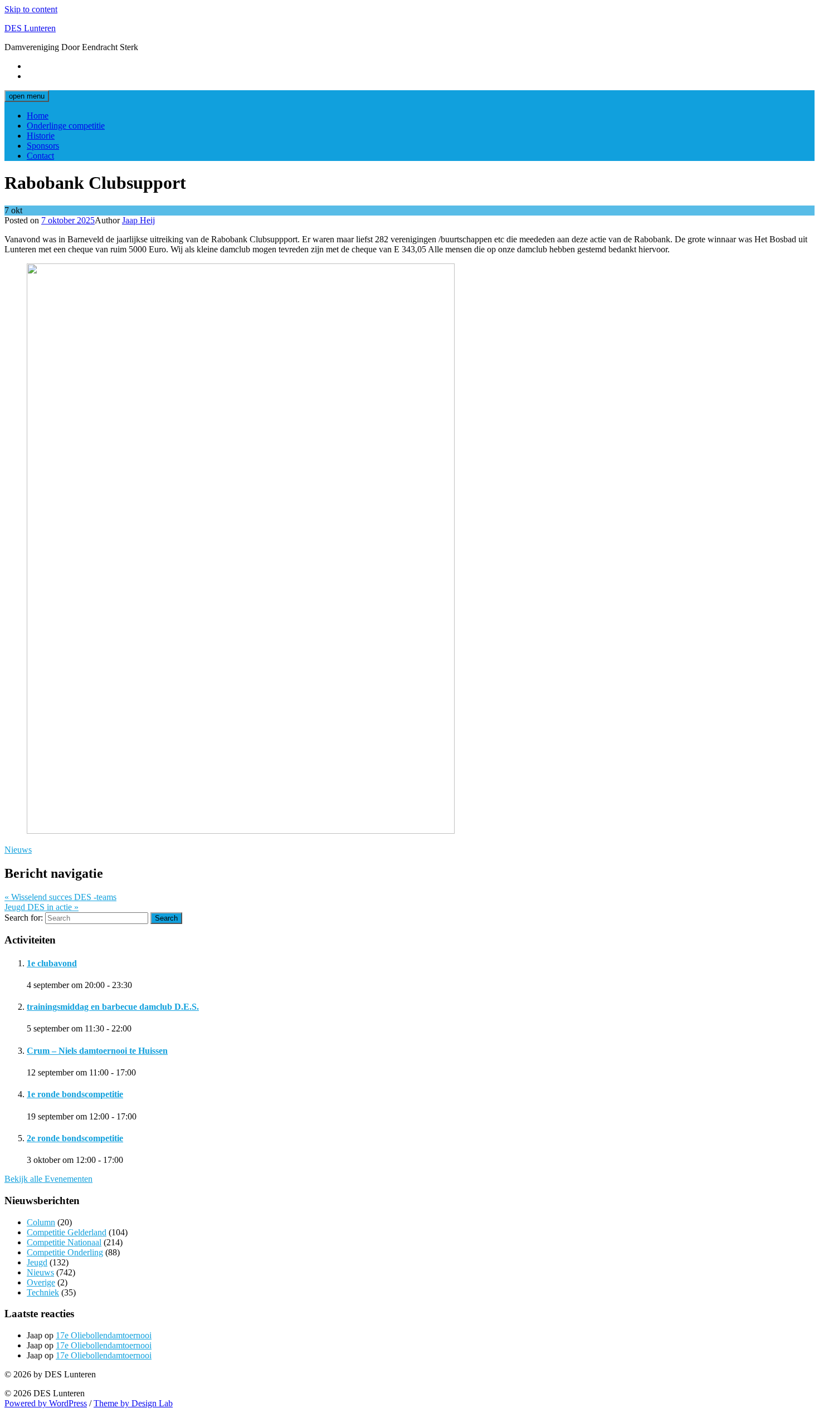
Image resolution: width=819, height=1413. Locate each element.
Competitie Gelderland (66, 1232)
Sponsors (43, 145)
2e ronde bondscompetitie (75, 1138)
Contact (40, 155)
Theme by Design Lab (133, 1403)
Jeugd (37, 1262)
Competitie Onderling (65, 1252)
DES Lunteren (30, 28)
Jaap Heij (138, 220)
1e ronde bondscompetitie (75, 1094)
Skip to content (30, 9)
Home (37, 115)
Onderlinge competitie (66, 125)
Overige (41, 1282)
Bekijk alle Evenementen (48, 1179)
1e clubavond (52, 963)
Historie (41, 135)
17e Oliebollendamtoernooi (104, 1335)
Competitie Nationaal (64, 1242)
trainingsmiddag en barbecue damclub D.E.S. (113, 1006)
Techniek (43, 1292)
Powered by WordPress (45, 1403)
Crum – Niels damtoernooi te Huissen (97, 1050)
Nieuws (18, 849)
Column (41, 1222)
